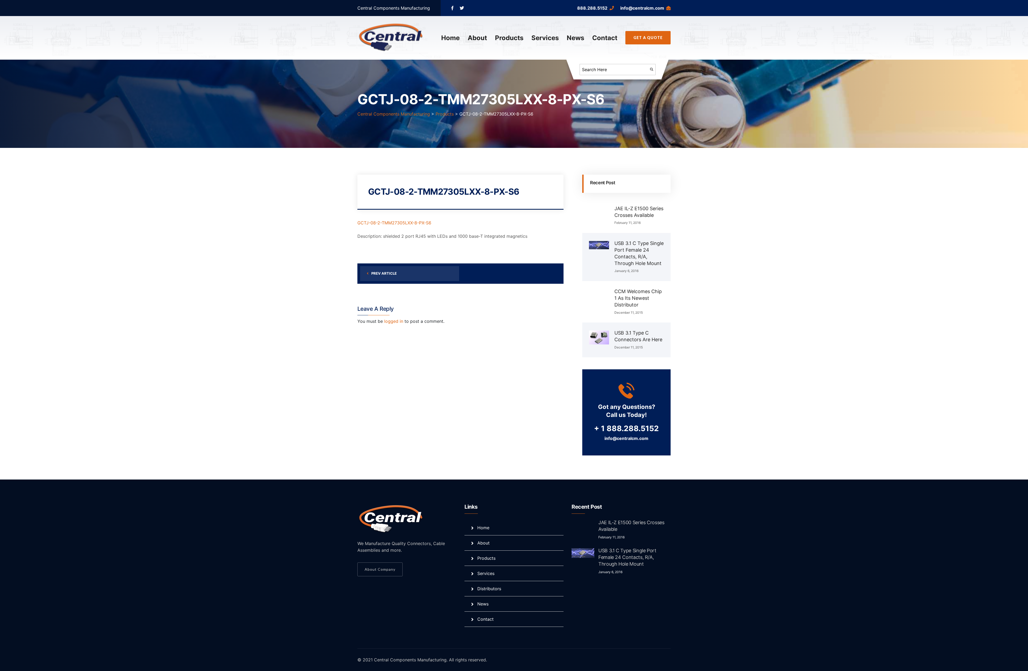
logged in (393, 321)
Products (509, 38)
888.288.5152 (592, 8)
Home (450, 38)
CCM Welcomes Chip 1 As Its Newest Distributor (638, 298)
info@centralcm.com (642, 8)
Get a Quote (648, 37)
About (477, 38)
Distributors (489, 588)
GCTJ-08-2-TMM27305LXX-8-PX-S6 (394, 222)
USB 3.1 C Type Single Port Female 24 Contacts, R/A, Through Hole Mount (627, 557)
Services (545, 38)
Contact (604, 38)
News (575, 38)
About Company (380, 569)
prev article (384, 273)
